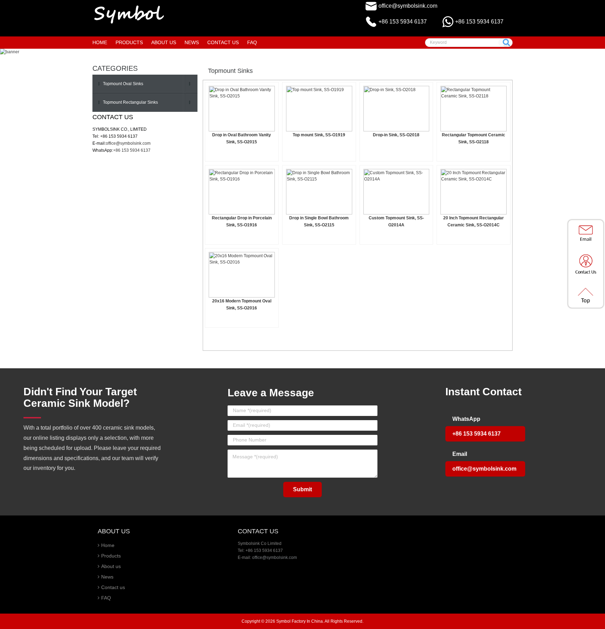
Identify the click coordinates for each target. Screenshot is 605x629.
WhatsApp (466, 419)
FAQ (106, 598)
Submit (302, 489)
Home (99, 42)
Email (459, 454)
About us (111, 566)
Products (111, 556)
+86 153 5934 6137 (479, 22)
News (107, 577)
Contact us (113, 587)
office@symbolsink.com (407, 6)
